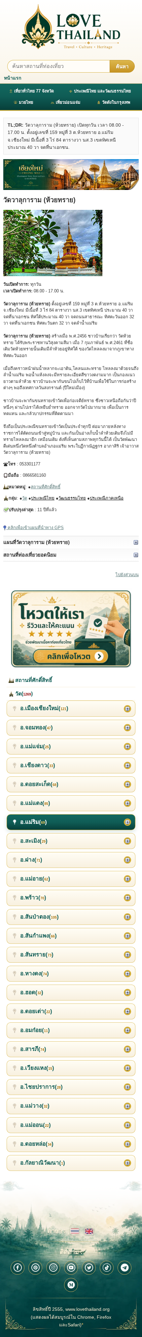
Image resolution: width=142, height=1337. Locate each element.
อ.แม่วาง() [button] (35, 1106)
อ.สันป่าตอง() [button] (39, 917)
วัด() (23, 694)
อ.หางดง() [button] (34, 973)
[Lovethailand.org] (71, 26)
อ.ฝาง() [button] (31, 860)
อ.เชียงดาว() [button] (37, 765)
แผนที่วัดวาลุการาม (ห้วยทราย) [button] (36, 542)
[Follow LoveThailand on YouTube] (71, 1268)
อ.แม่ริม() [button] (33, 822)
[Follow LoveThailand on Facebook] (17, 1268)
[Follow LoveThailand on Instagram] (53, 1268)
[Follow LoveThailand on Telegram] (124, 1268)
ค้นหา (122, 66)
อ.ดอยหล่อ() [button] (36, 1144)
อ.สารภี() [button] (33, 1049)
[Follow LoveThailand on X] (89, 1268)
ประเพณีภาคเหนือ (107, 498)
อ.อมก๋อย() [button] (35, 1030)
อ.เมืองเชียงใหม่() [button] (44, 708)
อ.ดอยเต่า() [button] (36, 1011)
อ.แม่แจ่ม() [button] (35, 746)
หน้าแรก (12, 78)
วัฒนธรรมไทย (72, 498)
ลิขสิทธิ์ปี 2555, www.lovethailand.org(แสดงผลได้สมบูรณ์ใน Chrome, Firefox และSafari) (71, 1317)
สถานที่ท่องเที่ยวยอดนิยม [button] (29, 555)
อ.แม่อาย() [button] (35, 879)
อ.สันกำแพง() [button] (38, 936)
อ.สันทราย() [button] (36, 954)
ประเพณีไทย (42, 498)
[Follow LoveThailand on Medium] (71, 1285)
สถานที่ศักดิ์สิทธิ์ (45, 486)
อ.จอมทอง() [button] (36, 727)
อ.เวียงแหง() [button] (37, 1068)
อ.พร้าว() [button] (33, 897)
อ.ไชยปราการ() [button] (41, 1087)
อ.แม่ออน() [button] (35, 1125)
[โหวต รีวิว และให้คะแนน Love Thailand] (71, 629)
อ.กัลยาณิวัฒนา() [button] (42, 1163)
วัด (24, 498)
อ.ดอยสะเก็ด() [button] (39, 784)
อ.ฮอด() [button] (31, 992)
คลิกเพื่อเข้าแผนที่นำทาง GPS (35, 527)
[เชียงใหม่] (71, 174)
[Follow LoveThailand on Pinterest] (35, 1268)
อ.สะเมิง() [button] (34, 841)
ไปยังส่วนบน (127, 574)
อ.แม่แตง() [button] (35, 803)
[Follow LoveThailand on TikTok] (107, 1268)
